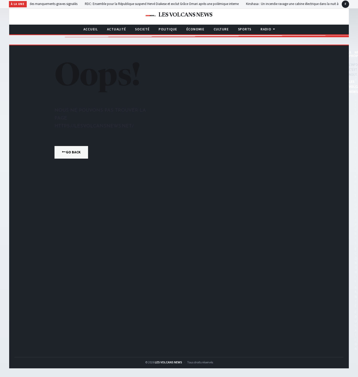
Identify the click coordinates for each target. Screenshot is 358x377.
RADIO (266, 29)
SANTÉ (356, 296)
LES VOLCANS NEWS (168, 362)
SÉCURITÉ (356, 78)
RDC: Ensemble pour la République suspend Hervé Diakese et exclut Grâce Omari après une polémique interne (155, 4)
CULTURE (221, 29)
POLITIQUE (168, 29)
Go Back (73, 152)
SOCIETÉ (142, 29)
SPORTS (245, 29)
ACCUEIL (90, 29)
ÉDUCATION (356, 330)
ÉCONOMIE (195, 29)
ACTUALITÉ (116, 29)
